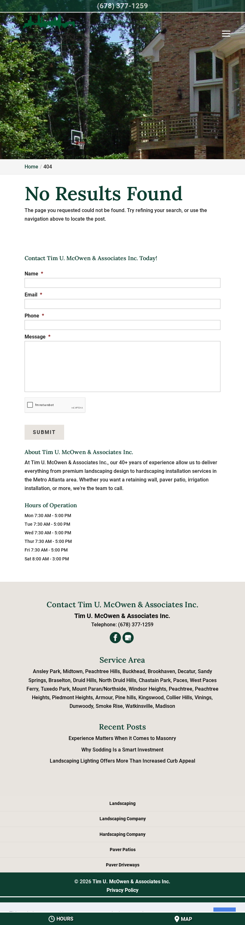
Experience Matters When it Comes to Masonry (122, 738)
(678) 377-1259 (122, 6)
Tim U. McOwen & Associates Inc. (131, 882)
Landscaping (122, 803)
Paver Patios (123, 849)
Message (37, 337)
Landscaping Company (123, 818)
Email (33, 295)
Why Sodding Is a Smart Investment (122, 750)
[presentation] (55, 405)
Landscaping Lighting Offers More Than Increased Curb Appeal (122, 761)
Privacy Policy (122, 890)
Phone (34, 316)
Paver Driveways (122, 864)
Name (34, 274)
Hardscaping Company (122, 834)
